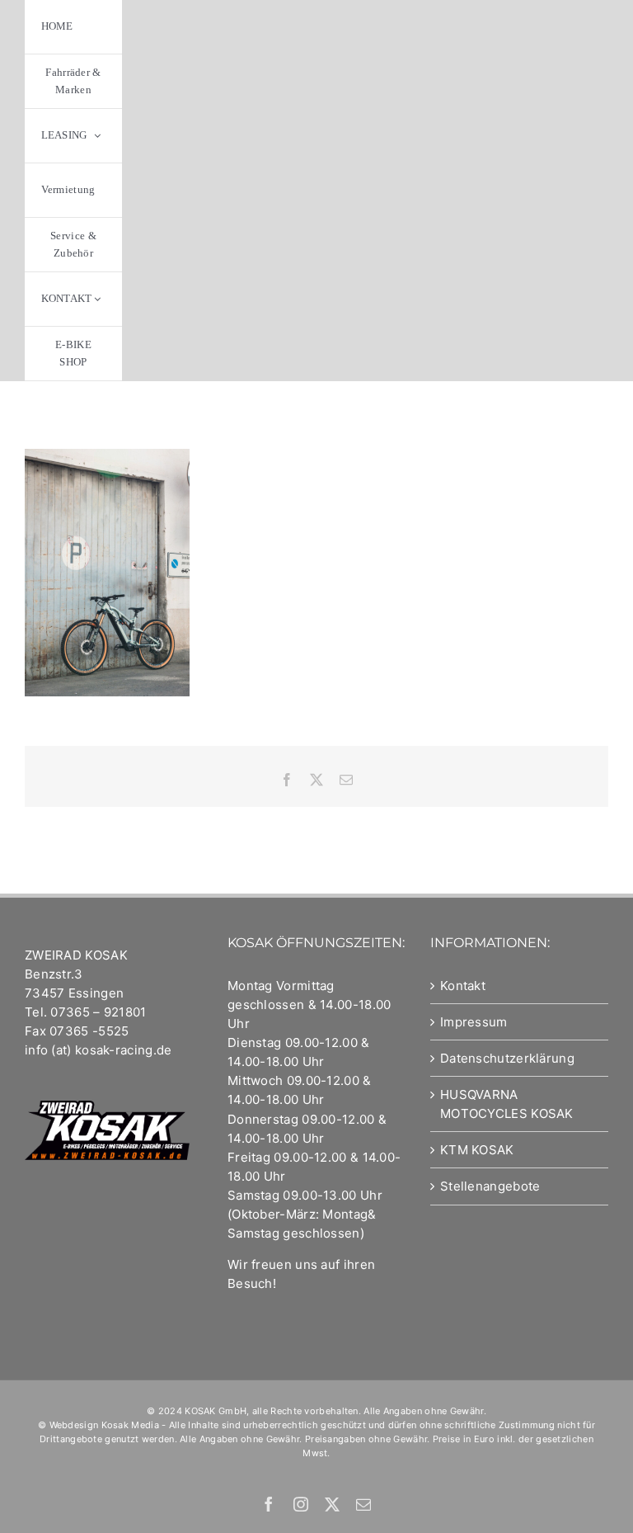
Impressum (474, 1022)
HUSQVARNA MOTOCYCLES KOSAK (507, 1104)
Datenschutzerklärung (507, 1058)
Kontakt (462, 985)
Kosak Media (130, 1425)
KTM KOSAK (477, 1150)
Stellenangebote (490, 1186)
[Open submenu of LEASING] (97, 136)
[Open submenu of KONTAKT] (97, 299)
